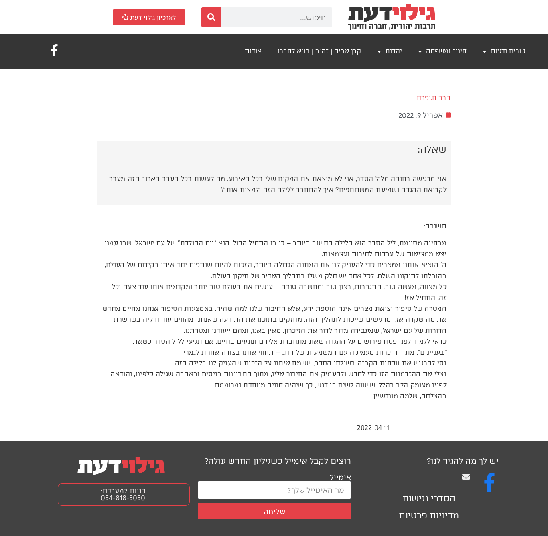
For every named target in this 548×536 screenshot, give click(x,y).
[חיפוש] (211, 17)
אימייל (340, 477)
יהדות (393, 51)
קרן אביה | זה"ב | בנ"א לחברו (319, 51)
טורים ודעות (508, 51)
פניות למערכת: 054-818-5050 (123, 494)
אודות (253, 51)
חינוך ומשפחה (446, 51)
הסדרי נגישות (428, 498)
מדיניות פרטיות (429, 515)
